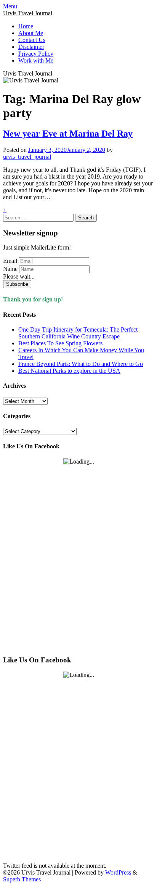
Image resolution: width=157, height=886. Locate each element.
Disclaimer (31, 46)
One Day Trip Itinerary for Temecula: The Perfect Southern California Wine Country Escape (78, 333)
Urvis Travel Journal (27, 13)
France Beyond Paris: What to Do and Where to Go (80, 364)
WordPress (118, 872)
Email (10, 261)
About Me (30, 33)
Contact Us (31, 40)
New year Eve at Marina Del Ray (68, 134)
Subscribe (17, 284)
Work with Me (35, 60)
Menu (10, 6)
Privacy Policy (35, 53)
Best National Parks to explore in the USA (69, 370)
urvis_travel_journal (27, 156)
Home (25, 26)
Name (10, 269)
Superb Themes (22, 879)
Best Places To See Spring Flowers (60, 343)
